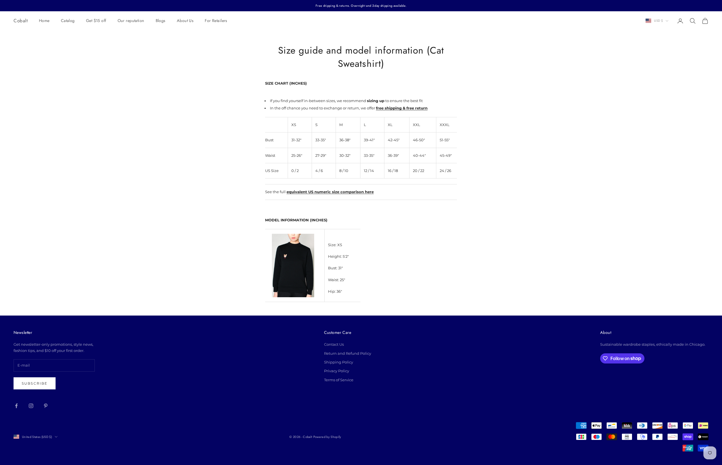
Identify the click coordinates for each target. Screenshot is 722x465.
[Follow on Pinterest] (46, 406)
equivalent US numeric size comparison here (330, 191)
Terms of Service (338, 380)
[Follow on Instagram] (31, 406)
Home (44, 20)
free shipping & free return (402, 108)
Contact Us (334, 344)
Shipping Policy (338, 362)
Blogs (161, 20)
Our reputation (131, 20)
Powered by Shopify (327, 437)
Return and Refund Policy (347, 353)
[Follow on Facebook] (16, 406)
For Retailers (216, 20)
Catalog (68, 20)
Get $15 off (96, 20)
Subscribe (34, 383)
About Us (185, 20)
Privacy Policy (336, 371)
